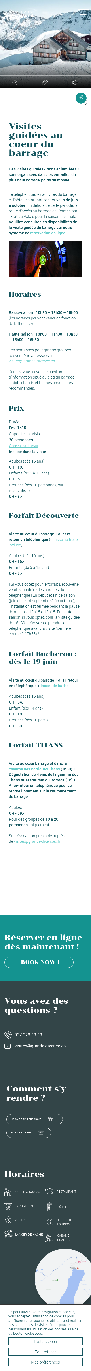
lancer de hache (55, 685)
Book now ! (40, 962)
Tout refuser (45, 1351)
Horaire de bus (21, 1132)
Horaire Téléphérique (26, 1119)
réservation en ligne (47, 232)
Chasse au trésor (23, 445)
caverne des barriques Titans (34, 768)
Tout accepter (45, 1341)
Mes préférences (45, 1362)
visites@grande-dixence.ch (32, 361)
